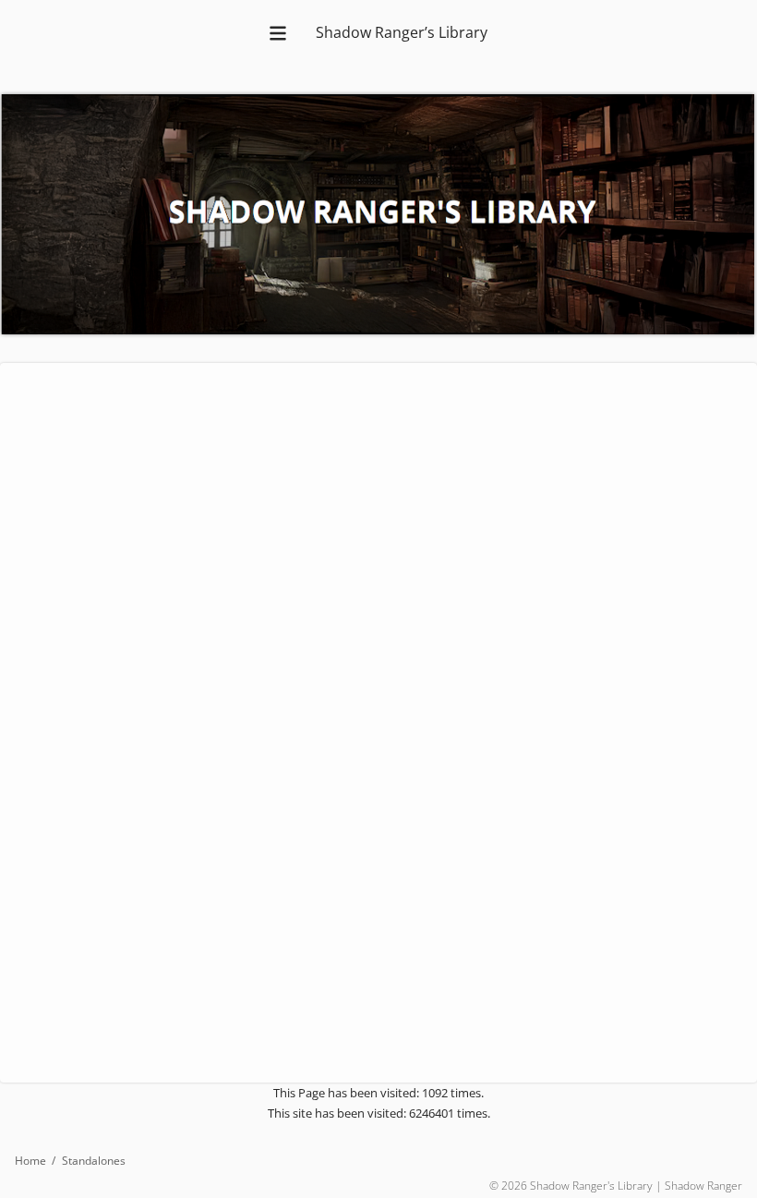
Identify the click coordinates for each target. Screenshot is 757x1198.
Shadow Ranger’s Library (401, 32)
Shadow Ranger (703, 1185)
